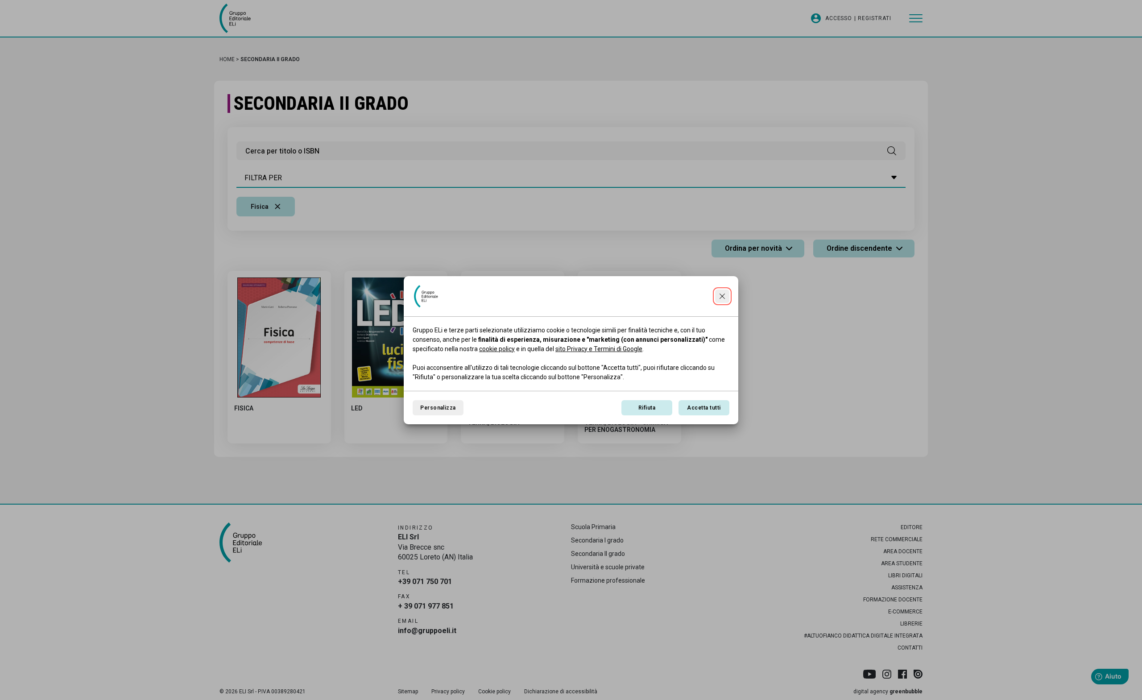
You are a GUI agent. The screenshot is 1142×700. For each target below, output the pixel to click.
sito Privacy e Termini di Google (598, 348)
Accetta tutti (703, 408)
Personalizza (438, 408)
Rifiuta (646, 408)
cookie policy (497, 348)
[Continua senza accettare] (722, 296)
